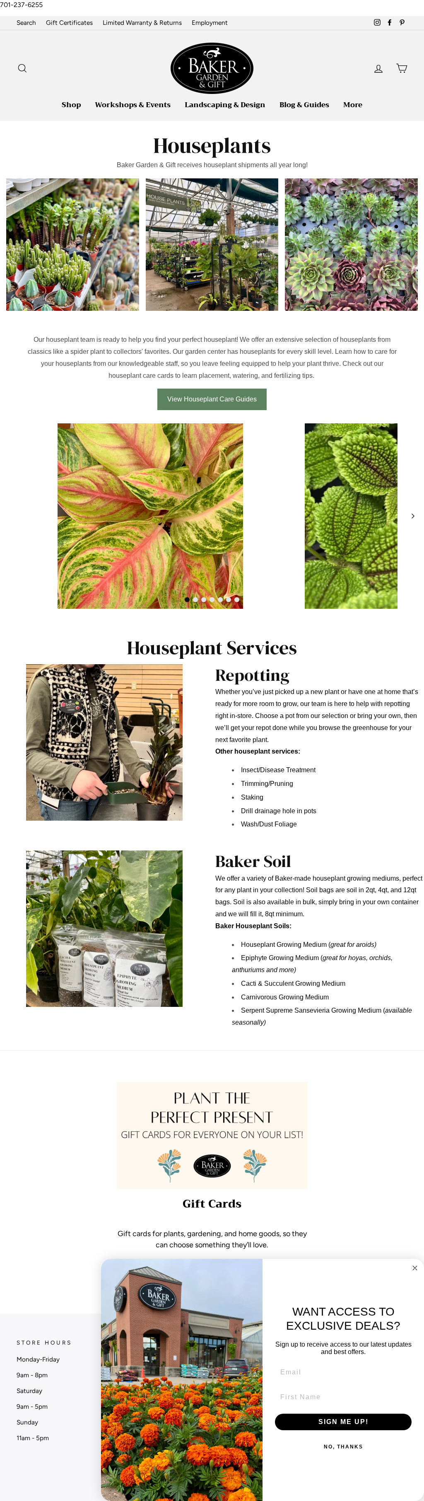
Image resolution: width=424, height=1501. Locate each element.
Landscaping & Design (225, 105)
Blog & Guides (304, 105)
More (352, 105)
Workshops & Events (133, 105)
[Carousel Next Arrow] (413, 516)
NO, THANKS (343, 1447)
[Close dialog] (415, 1268)
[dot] (187, 599)
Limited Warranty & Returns (142, 22)
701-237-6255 (21, 5)
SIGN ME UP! (343, 1421)
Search (26, 22)
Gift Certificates (69, 22)
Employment (210, 22)
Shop (71, 105)
